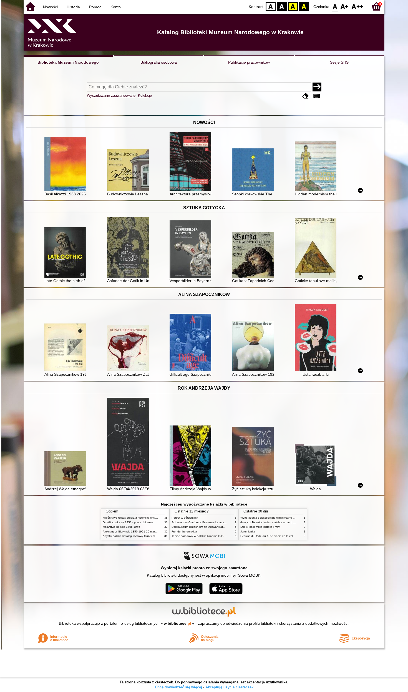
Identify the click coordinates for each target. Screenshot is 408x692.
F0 (335, 6)
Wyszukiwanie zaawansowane (111, 95)
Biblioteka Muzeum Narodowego (68, 62)
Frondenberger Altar (184, 531)
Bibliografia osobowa (158, 62)
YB (293, 6)
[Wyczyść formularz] (305, 96)
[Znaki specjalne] (316, 96)
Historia (73, 7)
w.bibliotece (177, 623)
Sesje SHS (339, 62)
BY (304, 6)
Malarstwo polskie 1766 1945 (121, 526)
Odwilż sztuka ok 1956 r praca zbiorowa (128, 522)
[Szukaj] (317, 87)
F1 (344, 6)
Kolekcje (145, 95)
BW (281, 6)
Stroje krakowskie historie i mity (260, 526)
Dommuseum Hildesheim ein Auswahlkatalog (200, 526)
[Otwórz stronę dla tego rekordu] (66, 164)
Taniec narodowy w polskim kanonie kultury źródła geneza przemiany (216, 535)
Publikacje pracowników (249, 62)
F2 (357, 6)
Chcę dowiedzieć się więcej (178, 687)
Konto (115, 7)
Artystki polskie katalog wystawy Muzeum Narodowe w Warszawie (144, 535)
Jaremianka (247, 531)
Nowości (50, 7)
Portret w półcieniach (185, 517)
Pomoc (95, 7)
